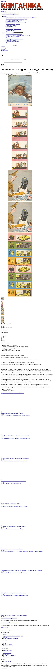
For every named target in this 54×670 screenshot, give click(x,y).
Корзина (3, 49)
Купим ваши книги (8, 645)
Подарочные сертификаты (9, 655)
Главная (2, 72)
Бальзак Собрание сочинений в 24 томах (10, 503)
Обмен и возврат (7, 653)
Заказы (5, 637)
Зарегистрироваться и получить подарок (13, 636)
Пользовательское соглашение (10, 638)
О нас (4, 643)
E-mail (2, 61)
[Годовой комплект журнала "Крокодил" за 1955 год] (20, 105)
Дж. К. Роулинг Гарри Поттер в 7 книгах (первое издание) (15, 435)
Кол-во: (2, 337)
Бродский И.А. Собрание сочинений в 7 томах (12, 413)
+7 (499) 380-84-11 (7, 661)
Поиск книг (6, 654)
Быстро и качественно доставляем (9, 618)
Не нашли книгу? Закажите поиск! (9, 622)
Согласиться (3, 668)
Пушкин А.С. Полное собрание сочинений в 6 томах (13, 526)
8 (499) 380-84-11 (9, 14)
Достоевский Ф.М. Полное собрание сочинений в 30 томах (15, 458)
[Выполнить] (25, 59)
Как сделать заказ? (7, 650)
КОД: (2, 323)
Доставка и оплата (7, 651)
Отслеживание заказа (6, 59)
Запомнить (4, 66)
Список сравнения (7, 656)
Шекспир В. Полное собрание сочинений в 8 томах (13, 593)
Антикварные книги (10, 72)
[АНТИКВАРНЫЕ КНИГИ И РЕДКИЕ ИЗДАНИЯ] (22, 10)
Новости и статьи (7, 644)
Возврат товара (4, 627)
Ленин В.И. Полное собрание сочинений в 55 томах (13, 481)
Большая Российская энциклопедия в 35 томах (12, 549)
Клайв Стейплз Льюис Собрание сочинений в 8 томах (14, 615)
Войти (4, 634)
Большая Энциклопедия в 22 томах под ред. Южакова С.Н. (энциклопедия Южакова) (21, 570)
